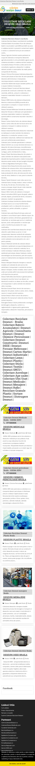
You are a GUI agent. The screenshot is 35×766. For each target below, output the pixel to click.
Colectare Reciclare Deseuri (15, 27)
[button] (30, 9)
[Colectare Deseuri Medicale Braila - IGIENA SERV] (17, 410)
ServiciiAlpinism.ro (7, 750)
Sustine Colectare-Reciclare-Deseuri (12, 715)
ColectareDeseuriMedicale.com (10, 725)
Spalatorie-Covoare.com (8, 735)
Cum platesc (5, 708)
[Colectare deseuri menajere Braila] (17, 577)
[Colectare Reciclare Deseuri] (12, 9)
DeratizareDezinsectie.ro (8, 733)
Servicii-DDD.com (6, 748)
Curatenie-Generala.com (8, 727)
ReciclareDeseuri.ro (7, 730)
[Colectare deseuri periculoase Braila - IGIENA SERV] (17, 461)
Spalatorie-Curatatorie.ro (9, 740)
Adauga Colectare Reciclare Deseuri (24, 4)
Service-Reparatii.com (8, 745)
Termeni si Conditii (7, 713)
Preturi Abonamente (7, 710)
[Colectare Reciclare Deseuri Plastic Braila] (17, 520)
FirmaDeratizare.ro (7, 743)
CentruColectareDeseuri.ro (9, 722)
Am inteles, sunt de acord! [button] (17, 763)
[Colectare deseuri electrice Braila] (17, 637)
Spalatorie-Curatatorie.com (9, 738)
